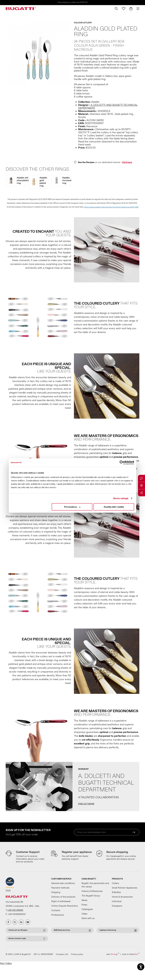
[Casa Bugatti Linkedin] (21, 922)
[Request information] (141, 478)
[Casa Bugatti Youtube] (27, 922)
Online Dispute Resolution (64, 905)
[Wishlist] (123, 8)
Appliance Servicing (107, 930)
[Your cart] (130, 8)
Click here (127, 162)
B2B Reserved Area (62, 930)
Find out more (86, 804)
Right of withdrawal (61, 901)
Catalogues (87, 909)
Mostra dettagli (120, 498)
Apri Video (6, 963)
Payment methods (60, 887)
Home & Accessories (122, 896)
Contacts (55, 910)
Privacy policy (77, 954)
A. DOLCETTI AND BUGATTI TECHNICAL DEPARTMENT (108, 106)
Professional (57, 915)
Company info (62, 954)
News (84, 900)
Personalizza (70, 507)
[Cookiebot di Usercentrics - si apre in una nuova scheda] (121, 462)
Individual (116, 901)
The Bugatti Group (91, 895)
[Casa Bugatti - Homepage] (21, 8)
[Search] (116, 8)
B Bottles (116, 892)
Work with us (88, 918)
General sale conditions (63, 883)
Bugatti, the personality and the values (95, 885)
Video (84, 913)
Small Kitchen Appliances (124, 887)
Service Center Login (17, 938)
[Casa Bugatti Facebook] (8, 922)
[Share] (141, 492)
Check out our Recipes (17, 930)
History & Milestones (92, 891)
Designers (117, 905)
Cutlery (115, 883)
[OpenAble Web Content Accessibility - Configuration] (141, 967)
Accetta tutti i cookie (114, 507)
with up (112, 954)
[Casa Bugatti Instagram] (14, 922)
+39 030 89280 (15, 910)
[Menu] (136, 8)
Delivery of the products (63, 896)
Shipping (55, 892)
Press (84, 904)
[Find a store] (141, 485)
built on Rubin (130, 954)
